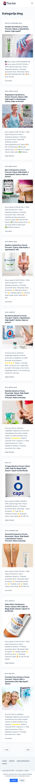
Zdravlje (12, 601)
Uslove (4, 763)
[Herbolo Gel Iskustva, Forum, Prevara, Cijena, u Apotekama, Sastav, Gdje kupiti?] (17, 46)
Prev (7, 750)
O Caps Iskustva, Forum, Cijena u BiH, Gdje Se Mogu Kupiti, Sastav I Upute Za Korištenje (17, 468)
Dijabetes (12, 312)
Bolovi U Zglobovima (11, 23)
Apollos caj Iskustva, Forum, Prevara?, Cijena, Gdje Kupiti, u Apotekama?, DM (17, 247)
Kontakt (12, 761)
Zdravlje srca (13, 91)
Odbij (22, 780)
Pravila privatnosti (23, 761)
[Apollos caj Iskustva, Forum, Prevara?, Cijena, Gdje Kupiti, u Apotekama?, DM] (17, 264)
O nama (4, 761)
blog (20, 23)
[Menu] (32, 3)
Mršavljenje (13, 166)
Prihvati (14, 780)
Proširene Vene (13, 530)
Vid (10, 462)
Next (28, 750)
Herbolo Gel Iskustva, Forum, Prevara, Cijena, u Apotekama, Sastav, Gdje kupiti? (17, 29)
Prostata (12, 673)
